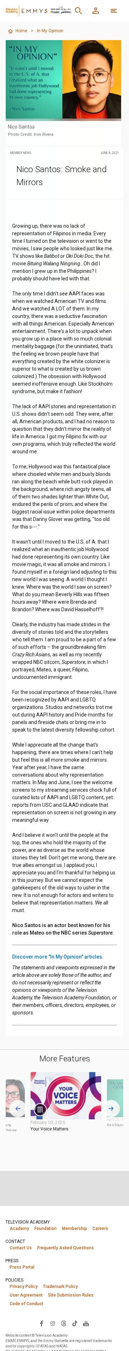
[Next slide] (111, 1108)
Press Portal (22, 1267)
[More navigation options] (114, 10)
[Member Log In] (95, 10)
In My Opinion (50, 30)
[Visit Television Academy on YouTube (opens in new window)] (86, 1323)
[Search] (78, 10)
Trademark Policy (60, 1286)
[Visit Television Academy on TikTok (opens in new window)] (75, 1323)
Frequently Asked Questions (65, 1247)
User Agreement (26, 1295)
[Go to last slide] (18, 1108)
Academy (19, 1228)
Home (21, 30)
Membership (74, 1228)
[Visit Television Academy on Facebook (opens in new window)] (41, 1323)
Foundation (45, 1228)
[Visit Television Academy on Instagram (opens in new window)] (52, 1323)
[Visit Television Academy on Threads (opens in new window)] (63, 1323)
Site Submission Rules (71, 1295)
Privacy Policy (24, 1286)
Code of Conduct (26, 1303)
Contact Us (21, 1247)
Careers (100, 1228)
